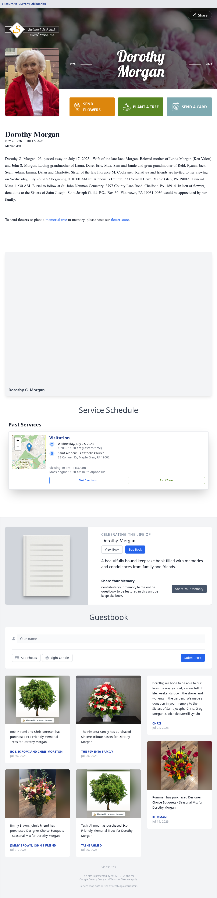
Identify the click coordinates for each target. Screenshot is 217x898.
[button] (29, 447)
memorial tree (56, 219)
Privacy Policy (96, 879)
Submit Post (192, 658)
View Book (112, 549)
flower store (120, 219)
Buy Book (135, 549)
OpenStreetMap (113, 886)
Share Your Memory (189, 589)
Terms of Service (120, 879)
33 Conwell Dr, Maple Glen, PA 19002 (84, 457)
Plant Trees (166, 480)
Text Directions (88, 480)
